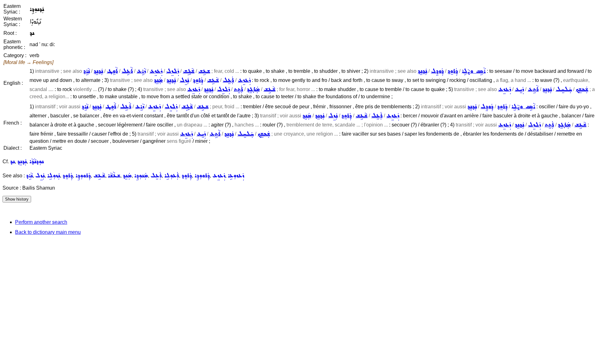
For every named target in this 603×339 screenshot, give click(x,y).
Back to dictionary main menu (48, 232)
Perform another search (41, 222)
